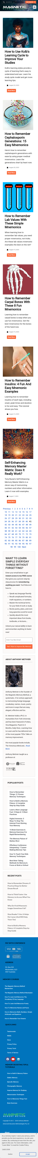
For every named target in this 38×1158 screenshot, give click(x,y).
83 (9, 540)
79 (23, 537)
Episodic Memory (13, 1082)
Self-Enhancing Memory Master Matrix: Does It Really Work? (15, 468)
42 (6, 524)
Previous (7, 509)
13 (16, 512)
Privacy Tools (11, 1048)
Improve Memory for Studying (17, 1090)
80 (27, 537)
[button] (34, 7)
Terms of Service (12, 1053)
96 (27, 544)
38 (20, 521)
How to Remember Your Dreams (15, 1018)
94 (20, 544)
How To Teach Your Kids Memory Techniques (19, 855)
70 (20, 534)
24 (27, 515)
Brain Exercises (12, 1103)
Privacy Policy (11, 1044)
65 (30, 531)
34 (6, 521)
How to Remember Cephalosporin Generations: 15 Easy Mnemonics (17, 139)
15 (23, 512)
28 (13, 518)
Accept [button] (28, 1154)
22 (20, 515)
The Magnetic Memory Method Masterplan (19, 993)
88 (27, 540)
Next (24, 547)
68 (13, 534)
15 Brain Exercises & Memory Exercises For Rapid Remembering (18, 832)
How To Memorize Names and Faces (17, 1008)
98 (11, 547)
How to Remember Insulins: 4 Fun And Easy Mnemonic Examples (18, 386)
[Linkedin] (18, 1059)
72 (27, 534)
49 (30, 524)
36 (13, 521)
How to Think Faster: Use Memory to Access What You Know (19, 897)
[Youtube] (13, 1059)
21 (16, 515)
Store (9, 1040)
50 (6, 528)
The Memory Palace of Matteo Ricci (18, 840)
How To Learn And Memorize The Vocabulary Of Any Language (16, 998)
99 (15, 547)
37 (16, 521)
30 (20, 518)
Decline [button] (10, 1154)
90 (6, 544)
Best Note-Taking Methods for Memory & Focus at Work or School (19, 863)
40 (27, 521)
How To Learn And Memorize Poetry (16, 1003)
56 (27, 528)
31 (23, 518)
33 (30, 518)
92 (13, 544)
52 (13, 528)
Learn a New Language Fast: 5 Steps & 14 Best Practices (18, 812)
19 (9, 515)
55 (23, 528)
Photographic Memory (14, 1086)
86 (20, 540)
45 (16, 524)
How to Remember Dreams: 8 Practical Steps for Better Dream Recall (19, 885)
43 (9, 524)
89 (30, 540)
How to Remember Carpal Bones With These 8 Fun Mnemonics (17, 303)
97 (30, 544)
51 (9, 528)
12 (13, 512)
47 (23, 524)
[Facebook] (7, 1059)
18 (6, 515)
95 (23, 544)
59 (9, 531)
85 (16, 540)
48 (27, 524)
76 (13, 537)
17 (30, 512)
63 (23, 531)
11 (9, 512)
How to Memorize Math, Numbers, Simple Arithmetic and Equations (18, 1013)
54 (20, 528)
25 (30, 515)
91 (9, 544)
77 (16, 537)
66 (6, 534)
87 (23, 540)
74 (6, 537)
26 (6, 518)
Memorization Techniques (15, 1094)
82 (6, 540)
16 (27, 512)
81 (30, 537)
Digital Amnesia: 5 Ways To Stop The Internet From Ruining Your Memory (18, 822)
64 (27, 531)
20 (13, 515)
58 (6, 531)
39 (23, 521)
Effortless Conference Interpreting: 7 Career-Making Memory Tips (18, 847)
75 (9, 537)
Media (9, 1036)
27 (9, 518)
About (7, 1132)
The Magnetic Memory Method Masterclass (15, 987)
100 (19, 547)
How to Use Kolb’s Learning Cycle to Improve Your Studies (17, 57)
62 (20, 531)
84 (13, 540)
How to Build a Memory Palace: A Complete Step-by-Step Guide (19, 803)
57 (30, 528)
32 (27, 518)
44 (13, 524)
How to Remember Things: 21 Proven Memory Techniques (18, 794)
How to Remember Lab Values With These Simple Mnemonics (17, 221)
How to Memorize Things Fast (17, 1099)
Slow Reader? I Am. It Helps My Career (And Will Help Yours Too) (18, 916)
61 (16, 531)
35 (9, 521)
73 (30, 534)
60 (13, 531)
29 (16, 518)
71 (23, 534)
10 (6, 512)
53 (16, 528)
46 (20, 524)
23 (23, 515)
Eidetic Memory (12, 1078)
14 (20, 512)
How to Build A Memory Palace (17, 1073)
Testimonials (11, 1031)
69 (16, 534)
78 (20, 537)
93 (16, 544)
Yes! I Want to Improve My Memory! (19, 646)
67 (9, 534)
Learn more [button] (6, 1149)
